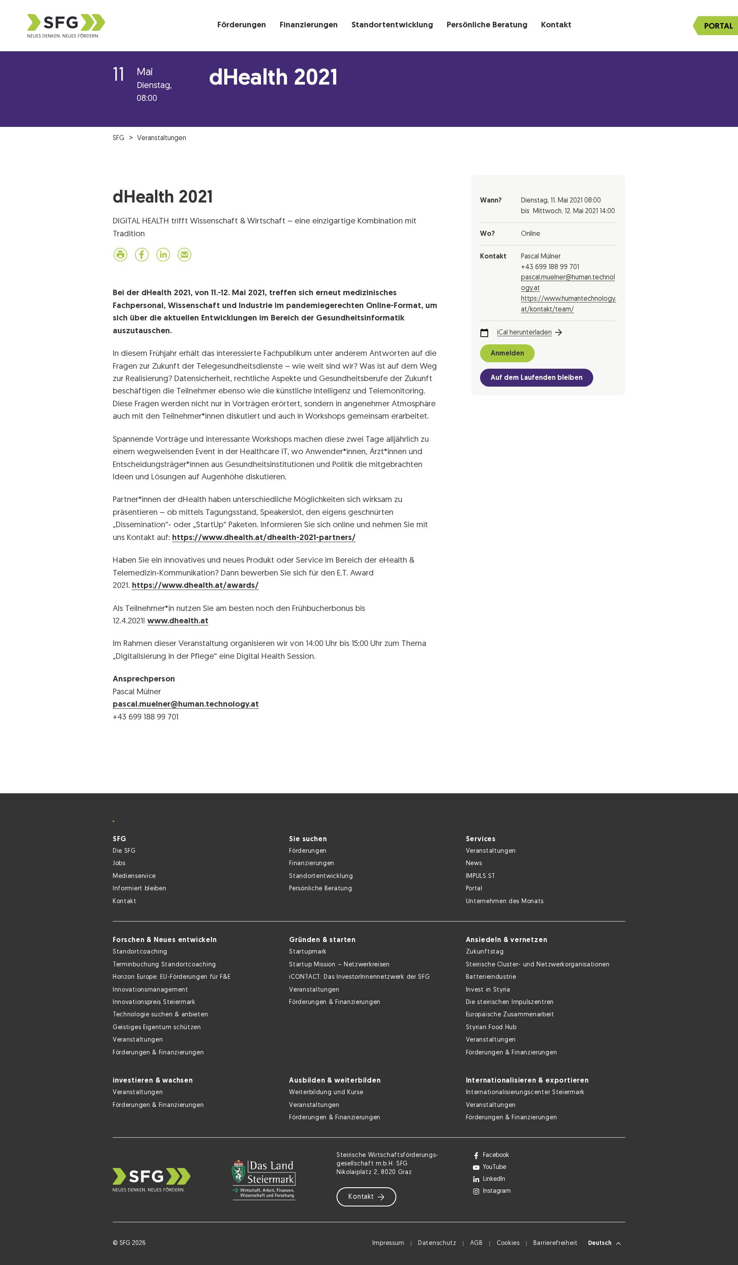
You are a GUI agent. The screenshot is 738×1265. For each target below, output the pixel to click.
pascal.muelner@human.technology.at (186, 705)
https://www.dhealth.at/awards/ (195, 586)
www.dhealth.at (177, 621)
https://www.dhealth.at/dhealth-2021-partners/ (264, 538)
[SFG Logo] (66, 26)
